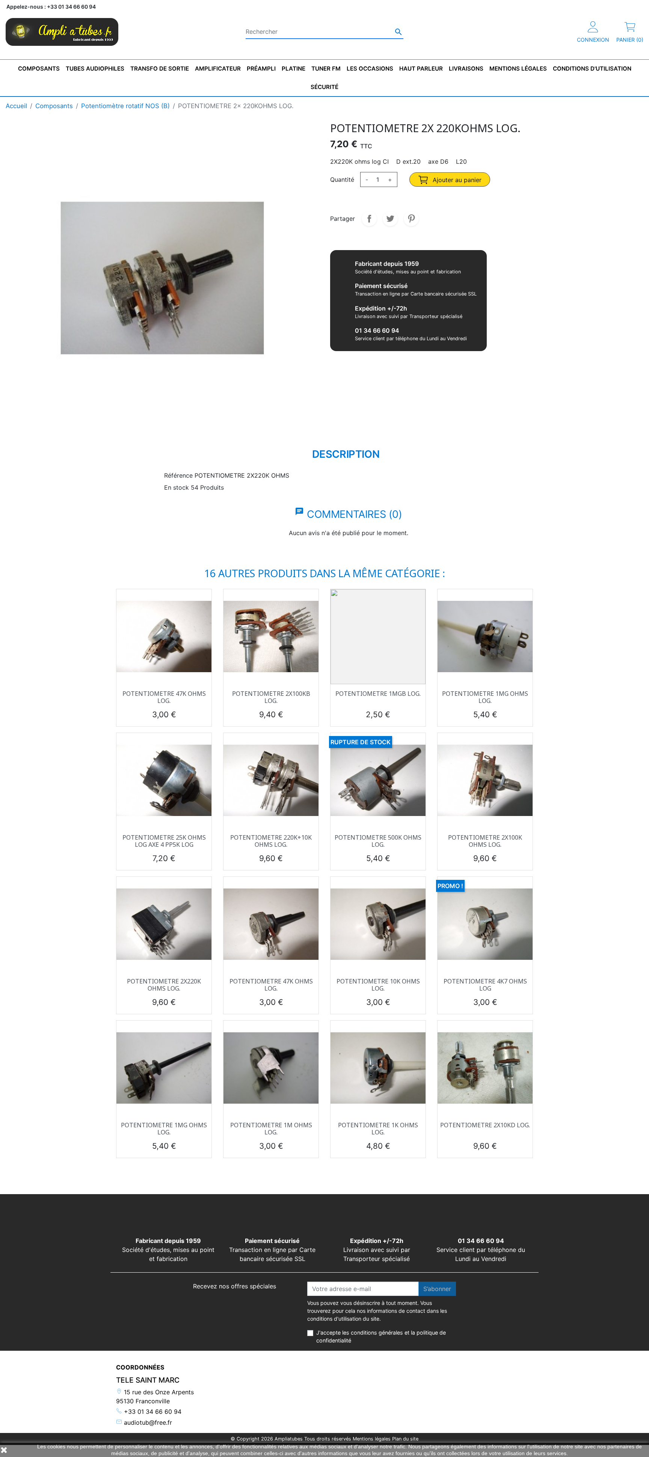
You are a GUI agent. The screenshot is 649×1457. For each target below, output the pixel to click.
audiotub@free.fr (147, 1422)
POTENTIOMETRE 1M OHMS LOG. (271, 1128)
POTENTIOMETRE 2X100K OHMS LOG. (485, 841)
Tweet (390, 218)
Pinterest (411, 218)
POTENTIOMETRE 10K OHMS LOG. (378, 984)
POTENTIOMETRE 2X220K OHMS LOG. (164, 984)
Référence (178, 475)
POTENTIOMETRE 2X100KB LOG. (271, 697)
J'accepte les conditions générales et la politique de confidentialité (381, 1336)
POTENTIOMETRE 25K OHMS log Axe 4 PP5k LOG (164, 841)
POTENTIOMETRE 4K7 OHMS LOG (485, 984)
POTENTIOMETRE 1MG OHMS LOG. (485, 697)
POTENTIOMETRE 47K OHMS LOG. (164, 697)
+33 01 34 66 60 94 (151, 1411)
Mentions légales (372, 1439)
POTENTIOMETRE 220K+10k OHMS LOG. (271, 841)
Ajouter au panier (456, 180)
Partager (369, 218)
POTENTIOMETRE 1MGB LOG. (378, 693)
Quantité (342, 179)
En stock (176, 487)
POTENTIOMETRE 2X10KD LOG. (485, 1125)
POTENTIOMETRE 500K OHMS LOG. (378, 841)
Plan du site (405, 1439)
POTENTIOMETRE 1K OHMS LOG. (378, 1128)
